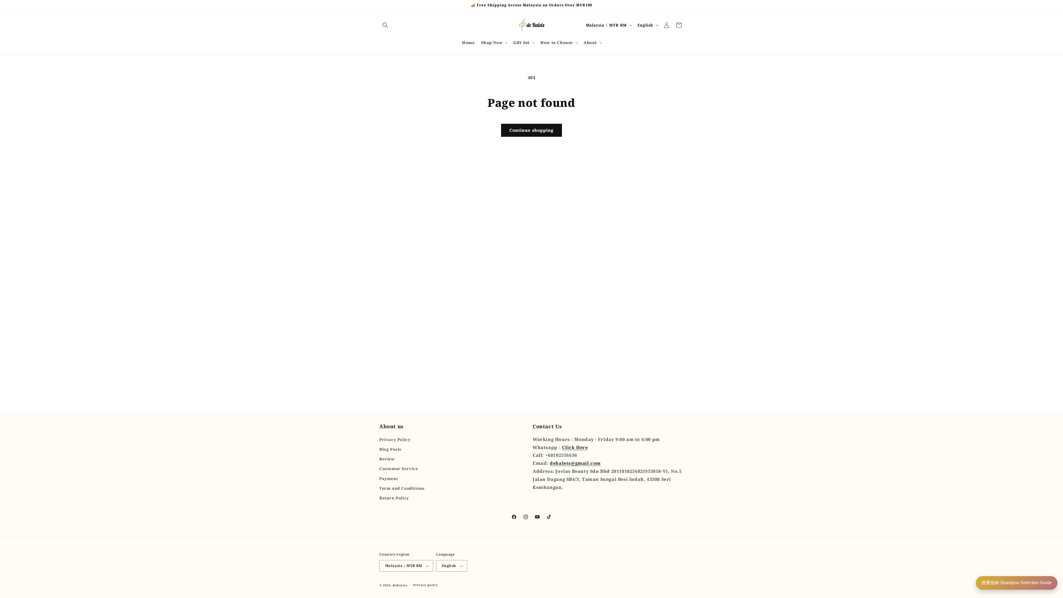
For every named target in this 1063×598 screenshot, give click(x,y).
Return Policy (394, 498)
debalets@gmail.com (575, 463)
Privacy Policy (394, 439)
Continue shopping (531, 130)
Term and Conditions (401, 488)
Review (387, 459)
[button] (385, 25)
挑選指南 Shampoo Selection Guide (1016, 582)
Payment (388, 478)
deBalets (400, 585)
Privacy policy (425, 585)
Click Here (575, 447)
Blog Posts (390, 449)
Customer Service (398, 468)
